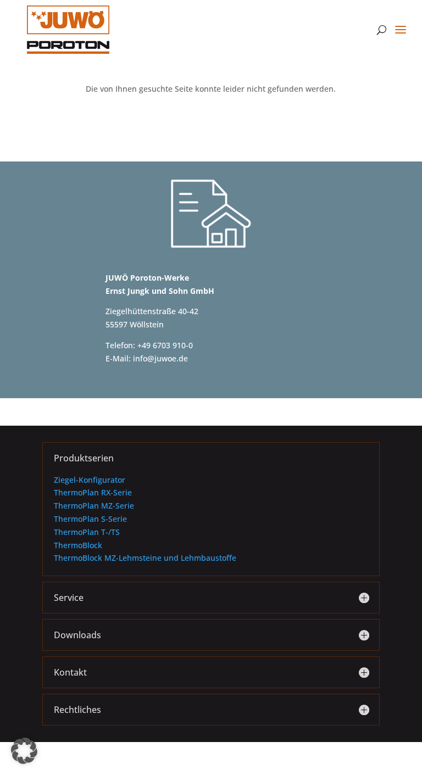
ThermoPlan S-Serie (90, 519)
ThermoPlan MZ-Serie (94, 505)
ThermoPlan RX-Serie (93, 492)
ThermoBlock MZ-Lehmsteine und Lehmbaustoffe (145, 558)
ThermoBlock (78, 545)
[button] (24, 751)
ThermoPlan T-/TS (87, 532)
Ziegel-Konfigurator (89, 480)
